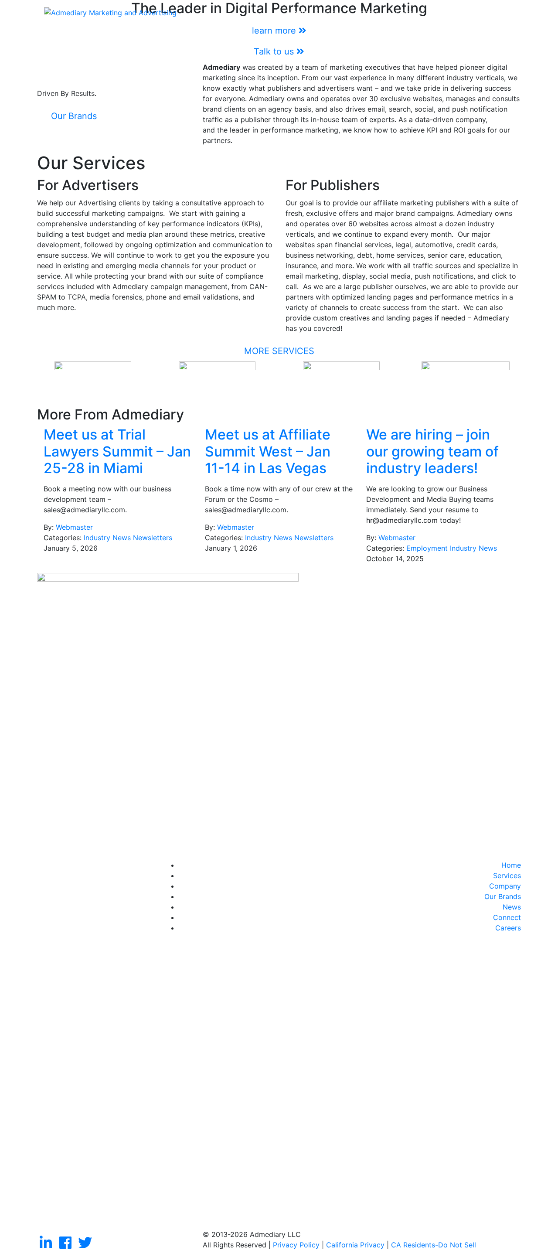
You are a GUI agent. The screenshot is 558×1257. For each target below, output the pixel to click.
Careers (504, 12)
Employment (427, 548)
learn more (275, 30)
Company (365, 12)
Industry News (107, 537)
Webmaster (74, 527)
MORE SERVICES (279, 351)
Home (297, 12)
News (441, 12)
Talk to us (275, 51)
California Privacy (355, 1244)
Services (328, 12)
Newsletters (152, 537)
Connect (471, 12)
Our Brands (406, 12)
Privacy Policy (296, 1244)
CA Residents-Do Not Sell (433, 1244)
